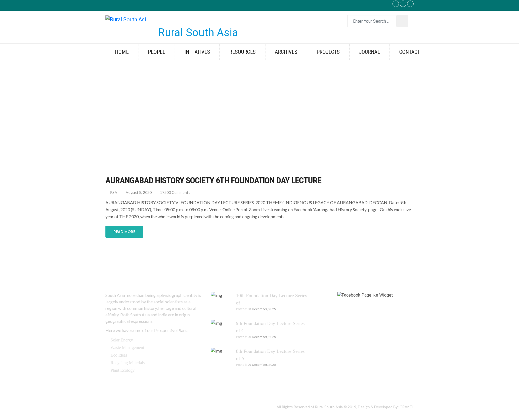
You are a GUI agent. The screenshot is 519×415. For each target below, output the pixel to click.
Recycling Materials (128, 362)
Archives (286, 52)
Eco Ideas (119, 355)
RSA (113, 192)
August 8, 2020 (138, 192)
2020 (137, 111)
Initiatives (197, 52)
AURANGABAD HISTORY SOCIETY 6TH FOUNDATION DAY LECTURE (213, 180)
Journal (369, 52)
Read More (124, 231)
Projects (328, 52)
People (156, 52)
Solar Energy (122, 340)
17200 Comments (174, 192)
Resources (242, 52)
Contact (409, 52)
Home (122, 52)
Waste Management (127, 347)
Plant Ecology (123, 370)
